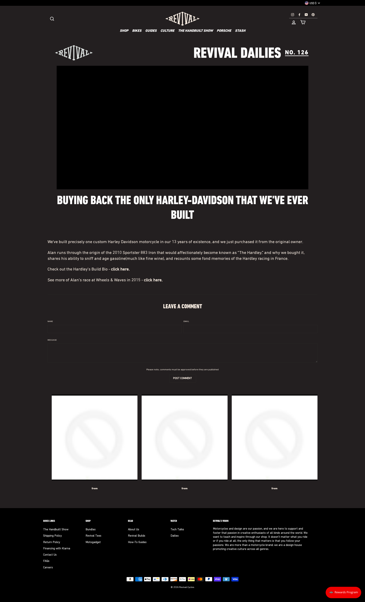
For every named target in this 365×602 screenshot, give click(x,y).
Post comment (182, 378)
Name (50, 321)
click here (120, 269)
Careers (48, 567)
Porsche (224, 31)
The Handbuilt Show (195, 31)
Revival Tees (93, 536)
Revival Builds (136, 536)
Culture (167, 31)
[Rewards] (343, 592)
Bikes (136, 31)
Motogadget (93, 542)
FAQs (46, 561)
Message (52, 340)
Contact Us (50, 555)
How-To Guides (137, 542)
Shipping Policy (52, 536)
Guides (151, 31)
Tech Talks (177, 529)
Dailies (175, 536)
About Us (133, 529)
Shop (124, 31)
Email (186, 321)
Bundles (91, 529)
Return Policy (51, 542)
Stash (240, 31)
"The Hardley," (250, 253)
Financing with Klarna (56, 548)
